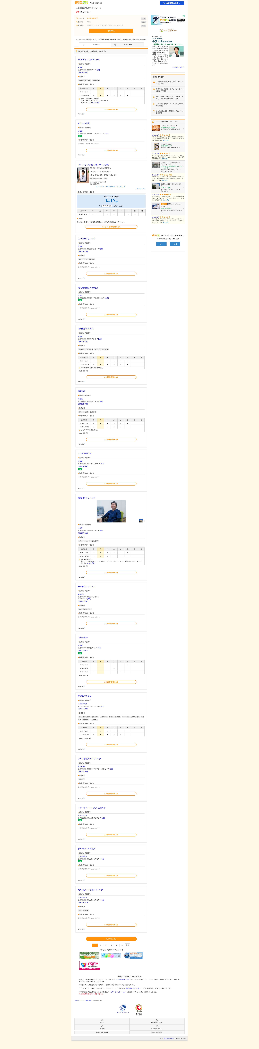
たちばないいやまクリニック (90, 890)
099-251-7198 (83, 251)
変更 (143, 18)
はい (161, 244)
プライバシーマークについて (123, 1012)
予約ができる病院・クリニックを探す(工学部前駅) (170, 105)
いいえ (175, 244)
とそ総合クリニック (86, 239)
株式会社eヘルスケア (122, 979)
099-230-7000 (83, 709)
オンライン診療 (93, 165)
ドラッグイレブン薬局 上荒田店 (91, 808)
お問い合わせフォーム (118, 992)
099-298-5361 (83, 601)
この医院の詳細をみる (111, 109)
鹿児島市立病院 (84, 696)
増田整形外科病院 (85, 329)
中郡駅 (80, 399)
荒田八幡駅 (82, 766)
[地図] (98, 70)
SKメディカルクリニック (89, 60)
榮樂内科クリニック (86, 498)
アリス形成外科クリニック (89, 759)
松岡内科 (82, 391)
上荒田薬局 (83, 637)
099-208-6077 (83, 650)
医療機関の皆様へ (173, 3)
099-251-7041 (83, 466)
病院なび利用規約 (102, 1032)
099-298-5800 (83, 72)
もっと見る (94, 719)
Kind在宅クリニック (86, 586)
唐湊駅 (80, 67)
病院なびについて (157, 1028)
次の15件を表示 (111, 939)
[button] (154, 53)
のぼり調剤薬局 (84, 453)
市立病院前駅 (82, 704)
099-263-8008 (83, 771)
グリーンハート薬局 (86, 849)
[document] (111, 86)
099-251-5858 (83, 404)
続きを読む (95, 102)
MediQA (102, 1028)
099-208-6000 (83, 533)
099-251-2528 (83, 902)
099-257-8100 (83, 341)
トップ (102, 1022)
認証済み (164, 204)
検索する (111, 31)
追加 (143, 22)
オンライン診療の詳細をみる (111, 227)
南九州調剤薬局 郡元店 (88, 288)
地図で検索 (128, 44)
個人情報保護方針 (157, 1032)
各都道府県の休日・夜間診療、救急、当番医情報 (169, 112)
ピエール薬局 (84, 123)
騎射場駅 (81, 594)
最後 (127, 945)
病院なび (81, 2)
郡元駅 (80, 246)
